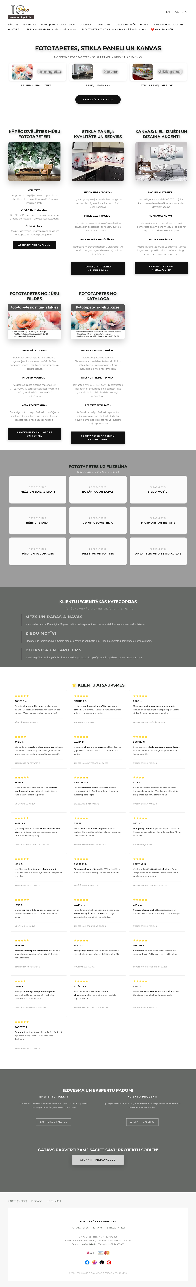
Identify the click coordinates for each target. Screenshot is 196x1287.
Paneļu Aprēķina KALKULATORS (98, 268)
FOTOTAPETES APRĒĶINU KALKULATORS (98, 438)
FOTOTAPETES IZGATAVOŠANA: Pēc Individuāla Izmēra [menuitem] (114, 29)
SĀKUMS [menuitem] (13, 24)
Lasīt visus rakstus (53, 1122)
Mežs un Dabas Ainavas (54, 617)
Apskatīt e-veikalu (98, 99)
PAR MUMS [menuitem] (103, 24)
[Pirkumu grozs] (161, 11)
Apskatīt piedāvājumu (34, 245)
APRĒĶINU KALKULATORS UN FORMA (34, 434)
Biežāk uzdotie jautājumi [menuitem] (168, 24)
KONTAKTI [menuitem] (14, 29)
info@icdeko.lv (88, 1244)
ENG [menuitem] (184, 11)
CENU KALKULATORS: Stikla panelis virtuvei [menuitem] (50, 29)
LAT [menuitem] (168, 11)
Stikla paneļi (116, 1228)
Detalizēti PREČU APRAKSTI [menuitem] (132, 24)
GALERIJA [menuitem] (86, 24)
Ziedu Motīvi (41, 633)
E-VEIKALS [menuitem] (29, 24)
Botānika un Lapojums (53, 650)
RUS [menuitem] (176, 11)
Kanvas (98, 1228)
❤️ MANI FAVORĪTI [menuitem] (162, 29)
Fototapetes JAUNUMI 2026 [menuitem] (58, 24)
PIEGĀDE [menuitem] (36, 1201)
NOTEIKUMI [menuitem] (54, 1201)
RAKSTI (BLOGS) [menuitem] (17, 1201)
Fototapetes (80, 1228)
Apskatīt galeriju (142, 1122)
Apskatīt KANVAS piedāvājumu (161, 268)
